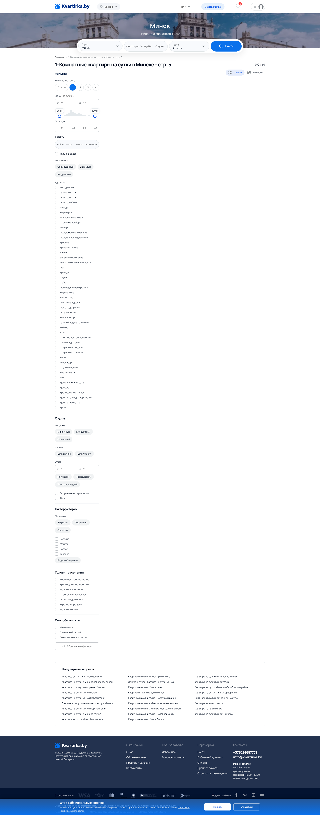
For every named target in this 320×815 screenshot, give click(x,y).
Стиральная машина (71, 352)
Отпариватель (68, 312)
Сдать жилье (213, 7)
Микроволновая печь (72, 217)
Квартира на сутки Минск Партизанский (84, 708)
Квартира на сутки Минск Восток (146, 719)
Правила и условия (138, 762)
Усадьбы (146, 46)
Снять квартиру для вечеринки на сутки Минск (88, 703)
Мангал (64, 544)
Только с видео (68, 153)
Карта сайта (134, 768)
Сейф (63, 282)
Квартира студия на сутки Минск (146, 692)
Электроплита (68, 197)
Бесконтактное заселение (74, 579)
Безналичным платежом (73, 637)
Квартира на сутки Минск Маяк (211, 681)
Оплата (202, 762)
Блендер (64, 207)
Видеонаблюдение (68, 560)
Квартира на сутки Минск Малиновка (82, 719)
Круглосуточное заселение (75, 584)
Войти (201, 752)
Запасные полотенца (71, 257)
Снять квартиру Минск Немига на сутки (216, 697)
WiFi (62, 377)
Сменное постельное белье (75, 337)
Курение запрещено (71, 604)
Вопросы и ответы (173, 757)
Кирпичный (64, 431)
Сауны (160, 46)
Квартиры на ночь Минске (208, 703)
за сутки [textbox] (67, 95)
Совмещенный (66, 166)
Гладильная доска (70, 302)
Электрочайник (68, 202)
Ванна (63, 252)
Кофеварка (66, 212)
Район (60, 144)
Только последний (68, 484)
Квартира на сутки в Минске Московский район (154, 708)
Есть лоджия (84, 453)
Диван (63, 407)
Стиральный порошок (72, 347)
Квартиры (132, 46)
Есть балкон (64, 453)
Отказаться (247, 806)
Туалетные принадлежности (75, 262)
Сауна (63, 277)
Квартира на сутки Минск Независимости (151, 713)
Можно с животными (71, 589)
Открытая (63, 530)
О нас (129, 752)
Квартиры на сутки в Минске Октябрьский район (221, 687)
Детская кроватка (70, 402)
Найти (229, 46)
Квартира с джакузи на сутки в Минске (83, 687)
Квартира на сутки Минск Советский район (152, 697)
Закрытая (63, 522)
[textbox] (100, 46)
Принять (217, 806)
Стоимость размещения (213, 773)
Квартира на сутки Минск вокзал (80, 692)
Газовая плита (68, 192)
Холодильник (67, 187)
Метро (69, 144)
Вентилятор (66, 297)
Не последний (83, 476)
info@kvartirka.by (247, 757)
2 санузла (85, 166)
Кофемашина (67, 292)
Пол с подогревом (70, 307)
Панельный (64, 439)
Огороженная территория (74, 493)
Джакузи (65, 272)
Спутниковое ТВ (69, 367)
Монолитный (83, 431)
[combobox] (108, 6)
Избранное (169, 752)
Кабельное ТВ (67, 372)
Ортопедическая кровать (74, 287)
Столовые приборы (70, 222)
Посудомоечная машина (73, 232)
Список (238, 72)
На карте (257, 72)
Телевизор (66, 362)
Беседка (64, 538)
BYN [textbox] (183, 7)
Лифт (63, 498)
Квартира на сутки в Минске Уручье (81, 713)
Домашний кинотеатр (72, 382)
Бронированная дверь (72, 392)
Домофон (65, 387)
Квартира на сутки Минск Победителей (83, 697)
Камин (63, 357)
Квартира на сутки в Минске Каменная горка (153, 703)
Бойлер (64, 327)
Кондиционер (67, 317)
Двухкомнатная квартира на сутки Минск (151, 681)
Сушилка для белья (70, 342)
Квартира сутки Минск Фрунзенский (82, 676)
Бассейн (64, 549)
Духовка (64, 242)
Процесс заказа (208, 768)
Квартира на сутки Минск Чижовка (213, 713)
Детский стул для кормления (76, 397)
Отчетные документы (71, 599)
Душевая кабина (69, 247)
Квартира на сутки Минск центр (145, 687)
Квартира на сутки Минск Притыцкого (149, 676)
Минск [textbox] (108, 7)
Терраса (64, 554)
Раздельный (64, 174)
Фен (62, 267)
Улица (79, 144)
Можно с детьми (69, 609)
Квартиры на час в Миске (208, 708)
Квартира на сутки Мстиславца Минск (215, 676)
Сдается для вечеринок (73, 594)
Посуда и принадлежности (74, 237)
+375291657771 (245, 752)
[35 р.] (59, 116)
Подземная (81, 522)
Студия (62, 87)
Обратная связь (136, 757)
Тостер (64, 227)
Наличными (66, 627)
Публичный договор (210, 757)
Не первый (63, 476)
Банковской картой (70, 632)
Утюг (63, 332)
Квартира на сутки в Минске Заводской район (87, 681)
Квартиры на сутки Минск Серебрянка (215, 692)
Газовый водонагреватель (74, 322)
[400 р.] (94, 116)
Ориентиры (91, 144)
